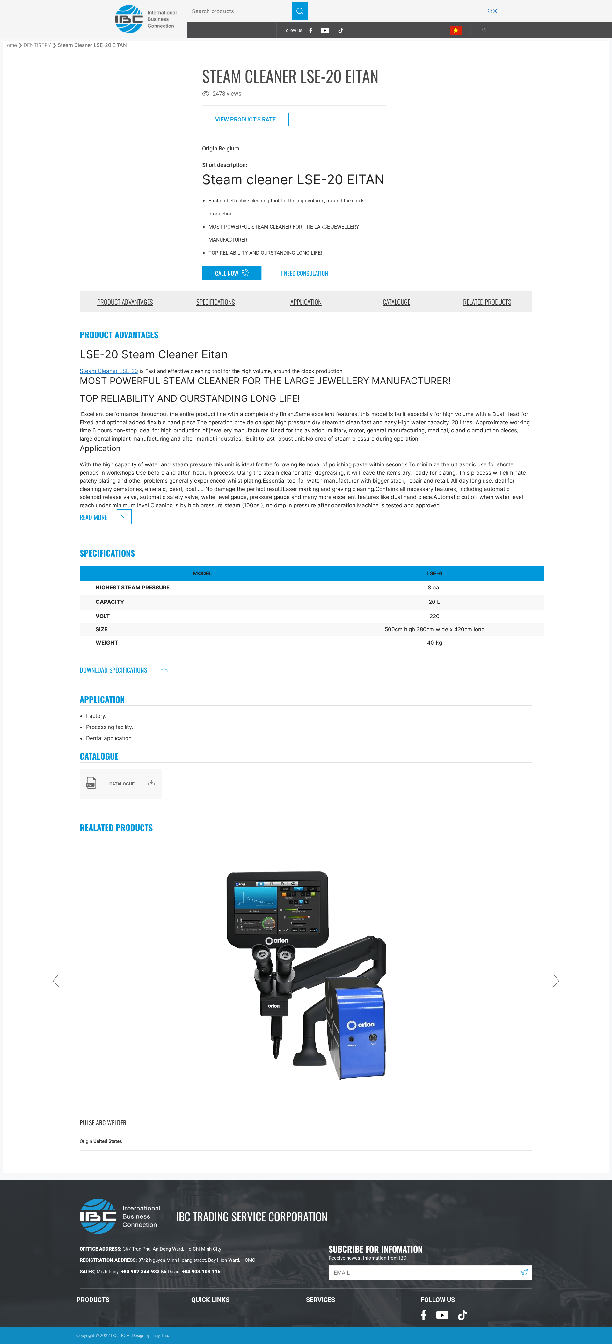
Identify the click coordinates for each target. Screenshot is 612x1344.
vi (484, 30)
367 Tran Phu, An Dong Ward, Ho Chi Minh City (172, 1249)
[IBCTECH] (146, 19)
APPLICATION (306, 302)
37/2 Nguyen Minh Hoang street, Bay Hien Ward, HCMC (196, 1260)
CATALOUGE (396, 302)
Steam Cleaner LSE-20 (109, 371)
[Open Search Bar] (492, 11)
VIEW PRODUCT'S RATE (245, 119)
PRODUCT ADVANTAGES (125, 302)
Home (10, 45)
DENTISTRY (37, 45)
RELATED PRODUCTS (487, 302)
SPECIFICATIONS (215, 302)
